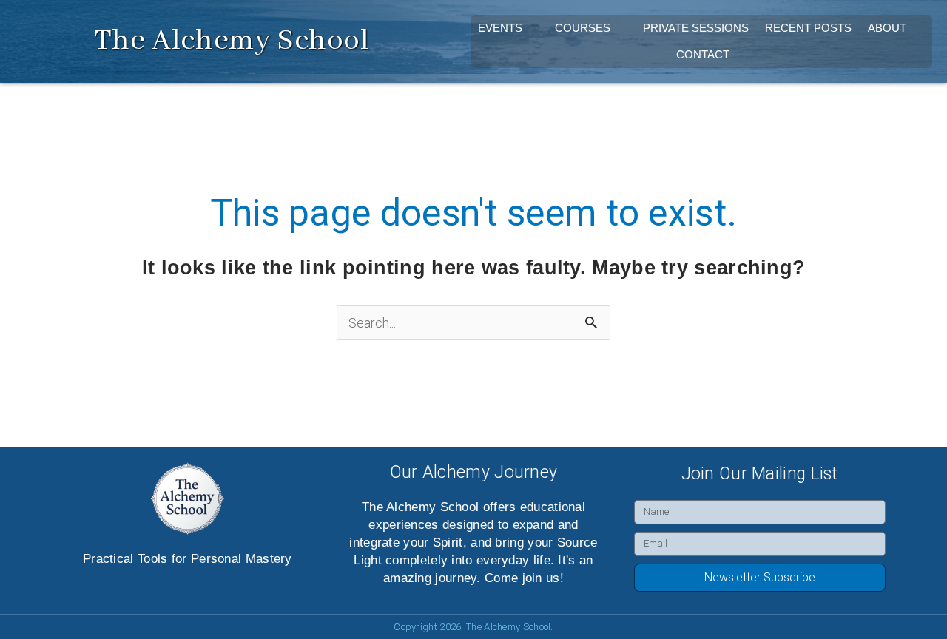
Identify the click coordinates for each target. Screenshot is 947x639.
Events (500, 27)
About (887, 27)
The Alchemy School (232, 41)
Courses (582, 27)
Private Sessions (696, 27)
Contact (702, 54)
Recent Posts (808, 27)
